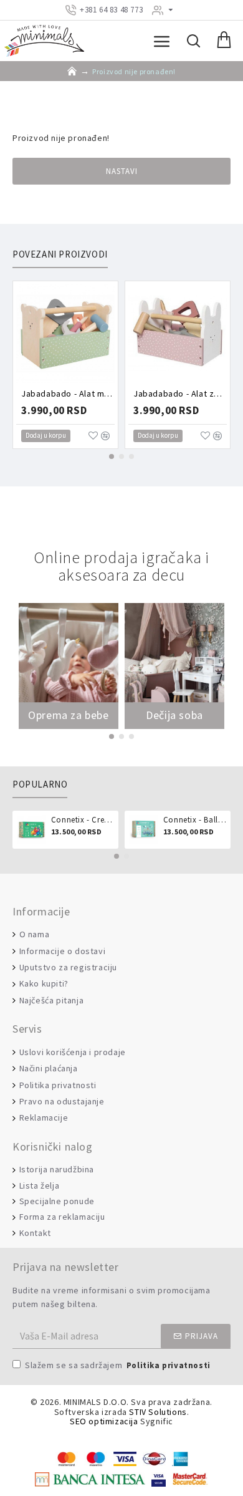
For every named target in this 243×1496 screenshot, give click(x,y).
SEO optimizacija (104, 1421)
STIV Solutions (157, 1412)
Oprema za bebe (68, 715)
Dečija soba (174, 715)
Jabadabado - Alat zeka (180, 393)
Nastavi (122, 171)
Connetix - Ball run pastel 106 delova (194, 820)
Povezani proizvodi (60, 254)
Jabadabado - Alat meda (68, 393)
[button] (111, 456)
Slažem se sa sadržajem (118, 1365)
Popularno (39, 784)
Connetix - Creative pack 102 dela (82, 820)
